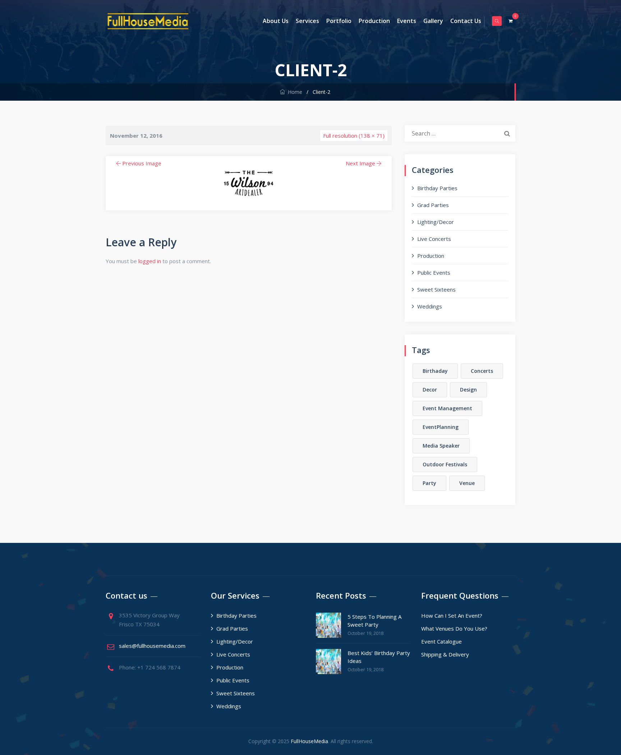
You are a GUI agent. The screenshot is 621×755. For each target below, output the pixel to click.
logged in (149, 261)
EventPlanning (441, 427)
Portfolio (338, 21)
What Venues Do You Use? (454, 628)
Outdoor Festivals (445, 464)
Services (307, 21)
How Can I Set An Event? (451, 615)
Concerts (482, 370)
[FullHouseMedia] (148, 21)
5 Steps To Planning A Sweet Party (374, 620)
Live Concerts (434, 238)
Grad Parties (433, 205)
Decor (430, 389)
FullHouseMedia (309, 741)
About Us (276, 21)
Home (293, 91)
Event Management (447, 408)
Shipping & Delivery (445, 654)
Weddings (429, 306)
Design (468, 389)
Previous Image (141, 163)
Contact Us (465, 21)
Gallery (433, 21)
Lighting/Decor (435, 221)
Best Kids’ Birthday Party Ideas (379, 656)
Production (374, 21)
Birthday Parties (437, 188)
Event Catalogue (441, 641)
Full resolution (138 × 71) (354, 135)
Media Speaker (441, 445)
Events (406, 21)
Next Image (360, 163)
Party (429, 483)
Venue (467, 483)
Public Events (433, 272)
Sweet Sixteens (436, 289)
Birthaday (435, 370)
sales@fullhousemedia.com (152, 645)
